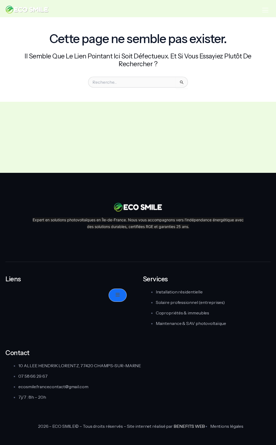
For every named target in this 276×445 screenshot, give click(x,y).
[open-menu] (118, 295)
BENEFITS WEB (189, 426)
